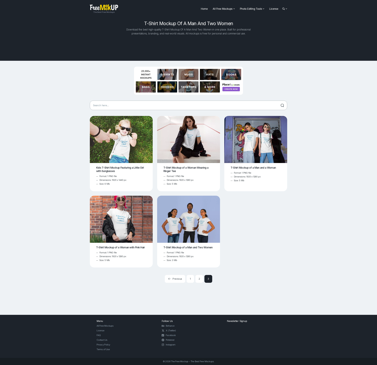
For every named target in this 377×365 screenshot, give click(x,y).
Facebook (171, 335)
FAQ (99, 335)
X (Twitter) (171, 330)
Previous (177, 278)
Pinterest (170, 340)
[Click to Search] (282, 105)
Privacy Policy (103, 344)
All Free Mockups (223, 8)
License (273, 8)
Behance (170, 325)
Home (204, 8)
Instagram (170, 344)
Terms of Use (103, 349)
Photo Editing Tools (251, 8)
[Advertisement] (188, 47)
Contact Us (102, 340)
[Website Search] (284, 9)
